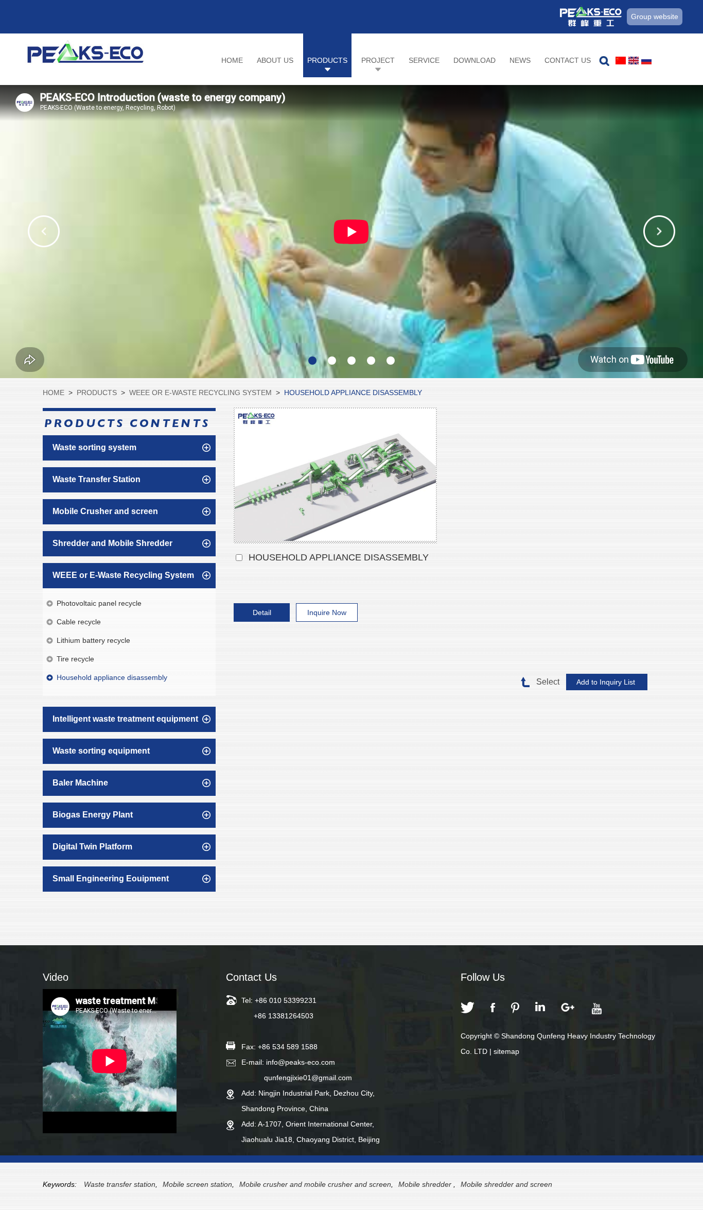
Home (232, 60)
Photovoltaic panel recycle (99, 603)
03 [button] (351, 360)
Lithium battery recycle (93, 640)
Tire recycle (75, 659)
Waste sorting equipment (101, 750)
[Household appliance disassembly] (335, 475)
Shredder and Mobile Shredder (112, 543)
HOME (53, 392)
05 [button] (390, 360)
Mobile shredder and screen (506, 1184)
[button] (44, 231)
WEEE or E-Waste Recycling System (200, 392)
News (520, 60)
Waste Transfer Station (96, 479)
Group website (654, 16)
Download (474, 60)
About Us (275, 60)
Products (327, 60)
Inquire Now (326, 612)
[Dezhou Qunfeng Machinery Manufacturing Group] (85, 55)
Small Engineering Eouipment (110, 878)
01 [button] (312, 360)
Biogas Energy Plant (92, 814)
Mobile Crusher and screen (105, 511)
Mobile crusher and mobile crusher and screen (315, 1184)
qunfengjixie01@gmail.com (308, 1077)
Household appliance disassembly (353, 392)
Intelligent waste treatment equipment (125, 718)
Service (424, 60)
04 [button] (371, 360)
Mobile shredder (425, 1184)
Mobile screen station (197, 1184)
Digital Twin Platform (92, 846)
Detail (262, 612)
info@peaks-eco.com (300, 1062)
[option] (351, 231)
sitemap (506, 1051)
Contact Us (567, 60)
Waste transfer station (119, 1184)
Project (378, 60)
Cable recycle (79, 622)
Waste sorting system (94, 447)
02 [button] (332, 360)
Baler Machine (80, 782)
